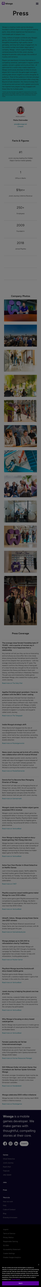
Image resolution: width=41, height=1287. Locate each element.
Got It (20, 1283)
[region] (20, 1274)
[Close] (38, 1264)
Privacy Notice (16, 1279)
